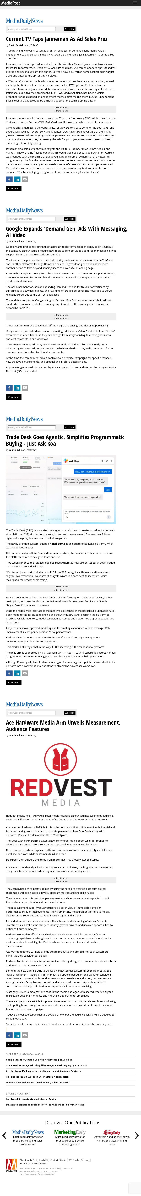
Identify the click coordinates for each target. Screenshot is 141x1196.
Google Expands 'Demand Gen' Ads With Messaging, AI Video (39, 1059)
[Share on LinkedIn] (17, 179)
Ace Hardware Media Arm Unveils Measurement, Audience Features (43, 1071)
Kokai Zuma (57, 543)
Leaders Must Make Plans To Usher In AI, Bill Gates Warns (38, 1082)
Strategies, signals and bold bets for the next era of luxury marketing (45, 1104)
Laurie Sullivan (17, 241)
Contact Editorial (58, 1160)
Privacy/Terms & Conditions (33, 1163)
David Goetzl (16, 45)
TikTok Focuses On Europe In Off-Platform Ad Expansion (37, 1076)
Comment (13, 188)
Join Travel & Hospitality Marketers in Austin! (31, 1099)
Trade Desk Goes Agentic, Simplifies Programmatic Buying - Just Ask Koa (46, 1065)
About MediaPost (28, 1160)
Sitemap (85, 1160)
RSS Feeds (74, 1160)
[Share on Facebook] (9, 179)
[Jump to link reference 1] (6, 380)
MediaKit (43, 1160)
